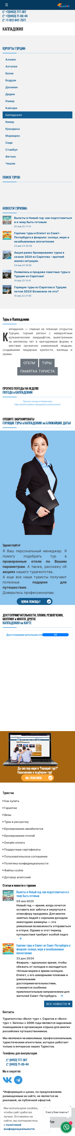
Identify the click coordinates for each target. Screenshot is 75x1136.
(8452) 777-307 (18, 1060)
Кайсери (11, 108)
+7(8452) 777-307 (15, 12)
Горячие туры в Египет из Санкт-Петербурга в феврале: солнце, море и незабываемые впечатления (41, 237)
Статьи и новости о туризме (19, 885)
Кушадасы (12, 129)
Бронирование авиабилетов (23, 828)
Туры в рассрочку (16, 821)
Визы (7, 815)
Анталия (11, 66)
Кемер (9, 122)
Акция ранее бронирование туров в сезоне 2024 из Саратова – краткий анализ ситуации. (39, 257)
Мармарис (12, 135)
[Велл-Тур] (63, 4)
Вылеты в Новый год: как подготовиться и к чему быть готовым (42, 894)
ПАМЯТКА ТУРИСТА (37, 371)
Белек (9, 73)
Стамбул (11, 149)
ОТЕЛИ (29, 363)
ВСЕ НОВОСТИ (57, 1004)
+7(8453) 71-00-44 (16, 16)
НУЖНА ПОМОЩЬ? (30, 602)
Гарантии (10, 808)
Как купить (11, 801)
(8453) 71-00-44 (19, 1064)
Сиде (9, 142)
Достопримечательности (31, 634)
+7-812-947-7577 (15, 20)
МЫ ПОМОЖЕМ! (33, 778)
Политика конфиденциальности (26, 863)
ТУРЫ (47, 363)
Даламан (11, 87)
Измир (9, 101)
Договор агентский (17, 877)
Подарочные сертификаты (22, 849)
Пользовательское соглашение (25, 856)
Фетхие (10, 156)
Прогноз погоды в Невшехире (37, 401)
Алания (10, 59)
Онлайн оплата (14, 842)
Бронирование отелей (19, 835)
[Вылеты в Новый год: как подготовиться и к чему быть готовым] (9, 895)
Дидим (10, 94)
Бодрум (10, 80)
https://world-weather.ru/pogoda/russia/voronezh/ (37, 404)
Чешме (10, 163)
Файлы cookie (13, 870)
